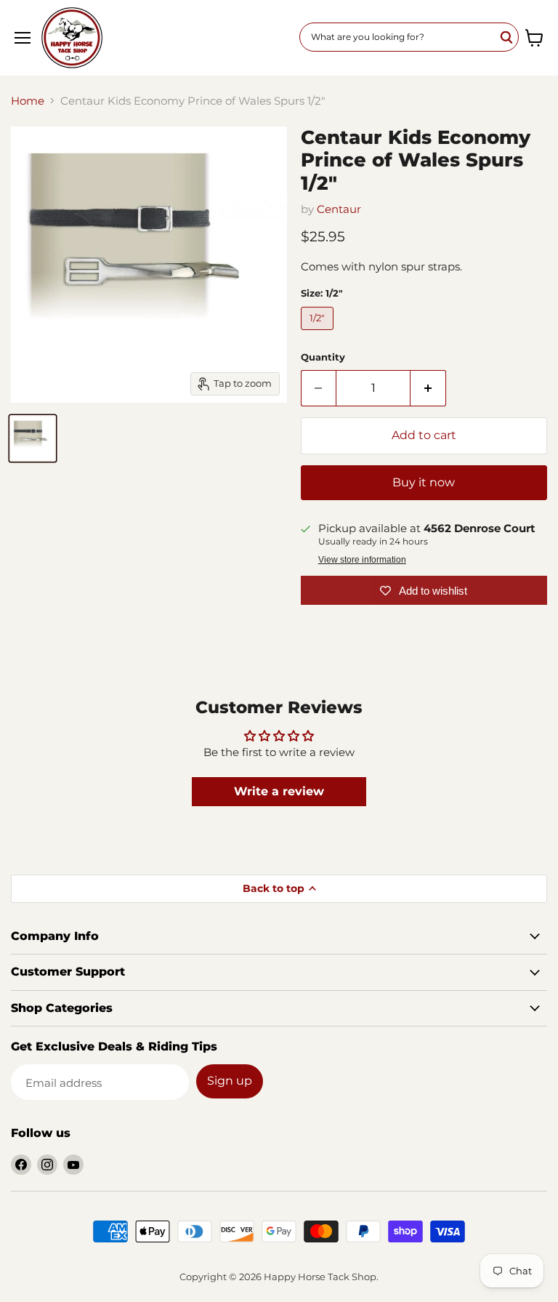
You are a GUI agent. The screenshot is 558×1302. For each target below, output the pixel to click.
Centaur (339, 209)
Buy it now (423, 482)
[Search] (507, 37)
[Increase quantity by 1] (428, 388)
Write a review (279, 791)
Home (27, 101)
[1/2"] (319, 333)
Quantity (323, 357)
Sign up (229, 1081)
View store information (362, 560)
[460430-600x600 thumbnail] (32, 438)
